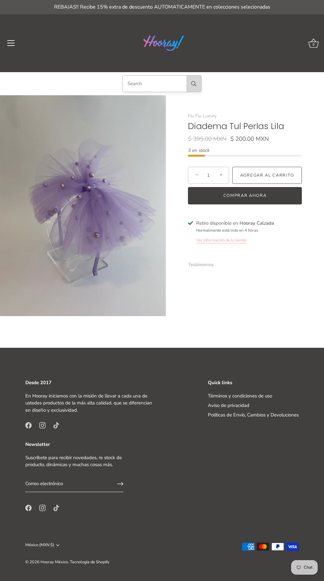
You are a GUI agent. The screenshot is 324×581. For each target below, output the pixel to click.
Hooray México (54, 562)
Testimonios (201, 264)
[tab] (204, 264)
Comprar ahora (245, 195)
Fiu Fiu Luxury (202, 116)
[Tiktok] (56, 425)
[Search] (193, 84)
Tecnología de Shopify (89, 562)
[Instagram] (42, 425)
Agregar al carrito (267, 175)
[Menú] (11, 43)
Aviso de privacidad (228, 405)
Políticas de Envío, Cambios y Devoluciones (253, 415)
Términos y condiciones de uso (240, 396)
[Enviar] (120, 484)
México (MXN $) (39, 545)
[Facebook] (28, 425)
